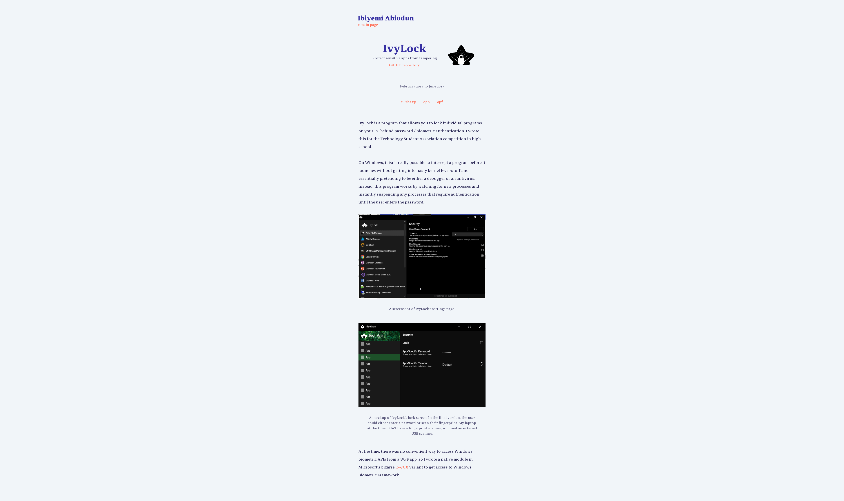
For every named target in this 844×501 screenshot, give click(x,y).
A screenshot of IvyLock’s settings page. (422, 309)
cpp (426, 102)
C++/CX (401, 467)
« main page (368, 24)
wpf (440, 102)
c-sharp (408, 102)
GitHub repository (404, 65)
